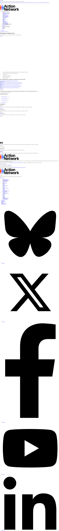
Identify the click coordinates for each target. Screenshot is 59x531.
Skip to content (1, 0)
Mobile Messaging (5, 183)
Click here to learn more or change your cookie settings (16, 162)
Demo (2, 29)
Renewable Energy (3, 201)
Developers (4, 197)
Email (3, 18)
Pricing (3, 27)
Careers (3, 188)
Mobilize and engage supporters (6, 13)
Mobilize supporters (5, 191)
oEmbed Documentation (5, 199)
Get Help (4, 28)
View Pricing (1, 151)
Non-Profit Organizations (5, 15)
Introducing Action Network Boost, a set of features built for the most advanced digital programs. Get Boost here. (24, 2)
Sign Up (1, 177)
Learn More (1, 108)
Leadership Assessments (5, 23)
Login (2, 177)
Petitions (4, 19)
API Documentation (5, 198)
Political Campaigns (5, 17)
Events (3, 20)
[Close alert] (49, 2)
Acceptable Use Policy (3, 203)
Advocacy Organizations (5, 16)
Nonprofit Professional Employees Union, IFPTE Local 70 (19, 167)
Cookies (2, 202)
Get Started (2, 30)
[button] (4, 31)
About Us (4, 25)
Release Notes (4, 194)
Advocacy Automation (5, 21)
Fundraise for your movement (6, 190)
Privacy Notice (3, 200)
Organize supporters (5, 14)
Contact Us (4, 189)
